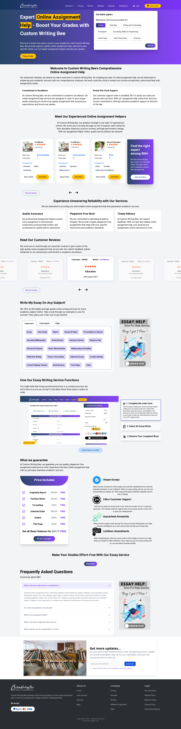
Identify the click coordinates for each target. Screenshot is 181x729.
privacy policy (127, 668)
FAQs (113, 709)
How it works (82, 695)
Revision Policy (150, 700)
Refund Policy (150, 695)
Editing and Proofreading (132, 25)
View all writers (31, 193)
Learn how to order (90, 450)
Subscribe (130, 664)
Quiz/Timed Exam (120, 38)
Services (80, 700)
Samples (114, 695)
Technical (136, 38)
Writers (113, 700)
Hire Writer (43, 177)
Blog (78, 704)
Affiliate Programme (119, 704)
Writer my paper (44, 538)
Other (57, 323)
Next (149, 46)
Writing (100, 25)
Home (79, 691)
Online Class (102, 38)
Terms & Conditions (152, 709)
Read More (90, 564)
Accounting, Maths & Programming (125, 32)
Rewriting (113, 25)
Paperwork (29, 323)
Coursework (44, 323)
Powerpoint (102, 32)
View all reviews (31, 290)
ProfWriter (10, 261)
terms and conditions (111, 668)
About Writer (28, 177)
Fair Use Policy (150, 691)
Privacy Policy (150, 704)
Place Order (28, 56)
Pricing (113, 691)
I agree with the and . (112, 668)
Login (137, 6)
